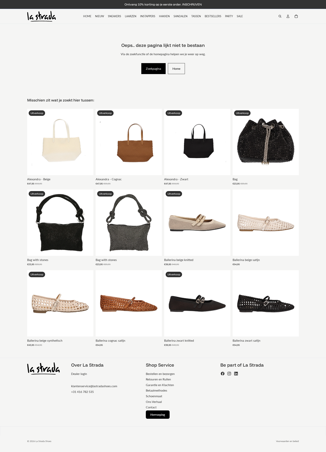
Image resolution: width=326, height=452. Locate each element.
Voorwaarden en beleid (287, 441)
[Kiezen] (224, 250)
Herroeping (157, 414)
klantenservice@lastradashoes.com (94, 386)
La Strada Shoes (43, 441)
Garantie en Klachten (160, 385)
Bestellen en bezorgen (160, 373)
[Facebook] (222, 373)
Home (176, 68)
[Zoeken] (280, 16)
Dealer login (79, 373)
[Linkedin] (236, 373)
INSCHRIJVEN (192, 4)
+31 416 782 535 (82, 391)
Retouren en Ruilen (158, 379)
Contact (151, 407)
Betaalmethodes (156, 390)
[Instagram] (229, 373)
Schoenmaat (154, 396)
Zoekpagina (153, 68)
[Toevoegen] (87, 169)
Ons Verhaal (154, 401)
